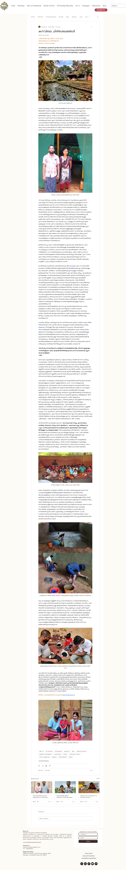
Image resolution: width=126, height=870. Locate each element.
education (66, 751)
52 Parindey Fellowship (51, 17)
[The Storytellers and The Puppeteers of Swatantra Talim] (41, 787)
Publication (74, 17)
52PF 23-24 (40, 17)
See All (98, 778)
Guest (81, 17)
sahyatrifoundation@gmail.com (31, 847)
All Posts (33, 17)
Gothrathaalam (62, 757)
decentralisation (81, 751)
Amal (73, 751)
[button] (97, 16)
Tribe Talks (61, 17)
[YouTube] (92, 863)
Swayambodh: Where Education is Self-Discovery (64, 796)
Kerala (65, 754)
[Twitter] (96, 863)
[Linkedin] (85, 863)
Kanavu (70, 757)
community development (45, 754)
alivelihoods (58, 751)
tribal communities (44, 757)
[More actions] (91, 27)
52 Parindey (49, 751)
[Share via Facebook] (39, 765)
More (86, 17)
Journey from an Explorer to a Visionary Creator (88, 796)
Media (67, 17)
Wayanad (54, 757)
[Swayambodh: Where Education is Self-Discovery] (65, 787)
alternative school (74, 754)
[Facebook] (89, 863)
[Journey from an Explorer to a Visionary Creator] (89, 787)
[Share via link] (49, 765)
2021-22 (41, 751)
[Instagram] (81, 863)
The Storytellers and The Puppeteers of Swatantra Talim (40, 796)
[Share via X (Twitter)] (42, 765)
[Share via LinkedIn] (46, 765)
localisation (57, 754)
